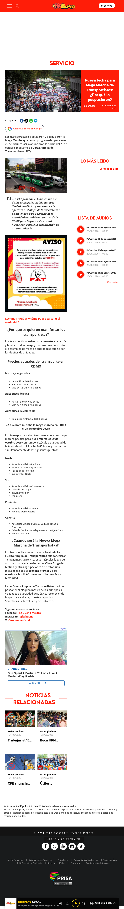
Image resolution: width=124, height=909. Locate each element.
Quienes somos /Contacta (40, 859)
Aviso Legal (63, 859)
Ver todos (112, 282)
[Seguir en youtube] (64, 846)
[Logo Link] (63, 6)
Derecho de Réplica (56, 863)
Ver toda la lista (108, 169)
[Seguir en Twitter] (55, 846)
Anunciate (75, 863)
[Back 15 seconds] (68, 903)
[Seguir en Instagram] (72, 846)
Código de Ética (110, 859)
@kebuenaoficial (19, 620)
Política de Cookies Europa (86, 859)
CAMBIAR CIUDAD (103, 903)
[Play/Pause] (76, 903)
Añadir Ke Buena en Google (27, 128)
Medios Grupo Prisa (62, 884)
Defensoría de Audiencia (30, 863)
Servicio (62, 63)
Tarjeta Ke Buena (15, 859)
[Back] (60, 903)
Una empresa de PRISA (62, 875)
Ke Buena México (30, 613)
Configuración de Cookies (97, 863)
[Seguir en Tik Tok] (81, 846)
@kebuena (27, 616)
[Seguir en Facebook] (46, 846)
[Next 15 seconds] (83, 903)
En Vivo (108, 5)
